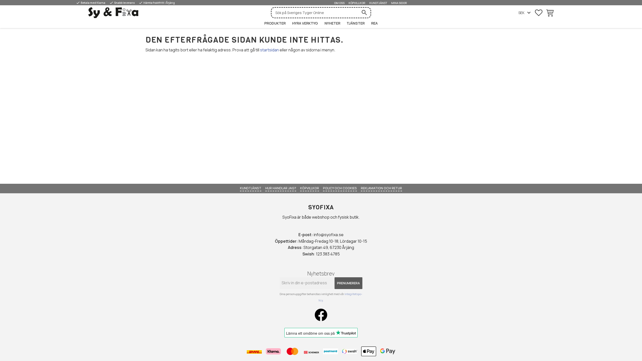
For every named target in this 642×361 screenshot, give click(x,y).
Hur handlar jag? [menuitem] (280, 188)
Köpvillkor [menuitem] (357, 3)
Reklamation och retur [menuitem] (381, 188)
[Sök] (364, 13)
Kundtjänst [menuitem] (378, 3)
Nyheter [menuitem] (332, 23)
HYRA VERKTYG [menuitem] (305, 23)
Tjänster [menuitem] (356, 23)
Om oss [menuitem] (339, 3)
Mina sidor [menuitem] (399, 3)
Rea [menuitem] (374, 23)
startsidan (269, 50)
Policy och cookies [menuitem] (340, 188)
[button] (538, 13)
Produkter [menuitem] (275, 23)
